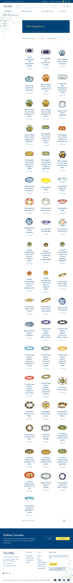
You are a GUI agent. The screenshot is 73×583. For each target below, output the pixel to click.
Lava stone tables (47, 11)
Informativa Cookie (42, 580)
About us (52, 1)
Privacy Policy (35, 580)
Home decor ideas (27, 11)
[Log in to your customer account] (64, 6)
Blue (12, 23)
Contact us (63, 538)
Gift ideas (63, 11)
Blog (57, 1)
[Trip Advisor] (69, 1)
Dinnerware (8, 11)
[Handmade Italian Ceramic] (10, 6)
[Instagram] (66, 1)
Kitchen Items (29, 555)
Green (12, 25)
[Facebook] (63, 1)
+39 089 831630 (9, 563)
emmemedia (48, 580)
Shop (49, 538)
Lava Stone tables (30, 559)
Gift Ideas (28, 562)
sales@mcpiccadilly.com (11, 565)
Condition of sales (41, 566)
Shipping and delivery (42, 562)
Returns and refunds (42, 564)
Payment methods (41, 568)
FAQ (60, 1)
